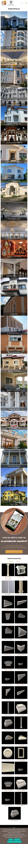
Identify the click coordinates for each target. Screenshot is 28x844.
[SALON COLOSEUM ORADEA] (14, 230)
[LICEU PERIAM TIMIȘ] (14, 77)
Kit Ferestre (21, 577)
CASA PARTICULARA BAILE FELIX (14, 390)
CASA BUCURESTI (14, 504)
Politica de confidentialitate (14, 841)
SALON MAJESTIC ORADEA (14, 447)
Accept (11, 839)
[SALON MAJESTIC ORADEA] (14, 439)
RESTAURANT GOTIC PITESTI (14, 256)
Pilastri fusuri (8, 715)
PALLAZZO (14, 428)
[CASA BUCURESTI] (14, 496)
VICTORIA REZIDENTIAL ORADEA (14, 47)
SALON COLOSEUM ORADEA (14, 237)
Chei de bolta (8, 624)
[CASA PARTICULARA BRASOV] (14, 344)
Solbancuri (21, 609)
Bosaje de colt (21, 654)
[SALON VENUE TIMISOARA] (14, 477)
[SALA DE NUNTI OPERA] (14, 401)
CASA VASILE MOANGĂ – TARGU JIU (14, 142)
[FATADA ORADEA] (14, 306)
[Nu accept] (26, 836)
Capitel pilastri (8, 805)
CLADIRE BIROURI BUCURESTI (14, 104)
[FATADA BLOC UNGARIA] (14, 325)
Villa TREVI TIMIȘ (14, 199)
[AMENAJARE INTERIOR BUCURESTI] (14, 268)
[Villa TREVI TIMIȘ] (14, 191)
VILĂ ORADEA (14, 28)
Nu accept (17, 839)
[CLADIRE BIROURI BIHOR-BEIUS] (14, 115)
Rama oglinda (21, 760)
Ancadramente (8, 609)
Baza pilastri (8, 730)
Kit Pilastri (8, 594)
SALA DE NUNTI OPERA (14, 409)
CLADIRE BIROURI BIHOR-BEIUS (14, 123)
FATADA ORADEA (14, 314)
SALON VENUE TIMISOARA (14, 485)
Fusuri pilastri (21, 805)
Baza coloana (21, 715)
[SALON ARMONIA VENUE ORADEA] (14, 58)
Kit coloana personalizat (8, 578)
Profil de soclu (8, 654)
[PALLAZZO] (14, 420)
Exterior (11, 561)
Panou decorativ (8, 775)
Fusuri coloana (21, 775)
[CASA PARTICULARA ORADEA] (14, 153)
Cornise (8, 745)
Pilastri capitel (8, 684)
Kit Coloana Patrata (21, 594)
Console (8, 700)
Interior (18, 561)
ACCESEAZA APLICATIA (14, 551)
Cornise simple (21, 624)
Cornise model (8, 639)
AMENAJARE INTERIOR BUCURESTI (14, 276)
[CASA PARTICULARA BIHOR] (14, 172)
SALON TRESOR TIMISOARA (14, 466)
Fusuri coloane (21, 669)
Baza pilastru (14, 820)
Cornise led (21, 745)
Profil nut (21, 700)
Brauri (21, 639)
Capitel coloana (8, 669)
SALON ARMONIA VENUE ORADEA (14, 66)
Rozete (8, 760)
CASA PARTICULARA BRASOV (14, 352)
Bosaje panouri (21, 684)
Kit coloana (21, 730)
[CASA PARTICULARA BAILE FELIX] (14, 382)
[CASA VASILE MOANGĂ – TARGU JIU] (14, 134)
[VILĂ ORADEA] (14, 20)
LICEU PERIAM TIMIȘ (14, 85)
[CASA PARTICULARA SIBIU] (14, 363)
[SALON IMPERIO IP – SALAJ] (14, 210)
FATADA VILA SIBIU (14, 295)
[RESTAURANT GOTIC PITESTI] (14, 249)
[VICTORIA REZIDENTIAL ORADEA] (14, 39)
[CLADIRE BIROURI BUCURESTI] (14, 96)
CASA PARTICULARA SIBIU (14, 371)
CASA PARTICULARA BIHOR (14, 180)
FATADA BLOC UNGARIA (14, 333)
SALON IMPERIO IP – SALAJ (14, 218)
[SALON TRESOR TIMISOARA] (14, 458)
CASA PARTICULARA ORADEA (14, 161)
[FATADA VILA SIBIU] (14, 287)
